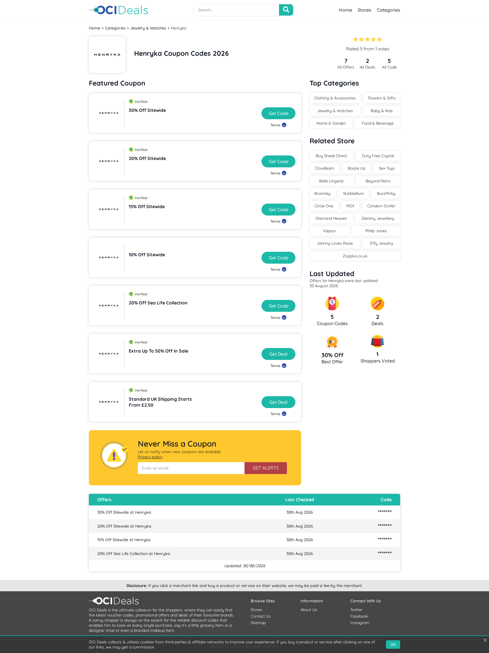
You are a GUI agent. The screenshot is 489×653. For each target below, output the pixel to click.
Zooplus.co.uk (355, 256)
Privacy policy (150, 456)
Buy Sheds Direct (331, 155)
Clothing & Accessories (335, 98)
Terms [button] (275, 125)
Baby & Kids (382, 110)
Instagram (359, 622)
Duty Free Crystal (378, 155)
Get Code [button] (278, 113)
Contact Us (261, 616)
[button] (191, 468)
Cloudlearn (324, 168)
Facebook (359, 616)
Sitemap (258, 622)
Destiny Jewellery (378, 218)
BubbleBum (353, 193)
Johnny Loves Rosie (335, 243)
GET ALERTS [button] (266, 468)
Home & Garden (331, 123)
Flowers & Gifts (382, 98)
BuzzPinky (386, 193)
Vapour (329, 230)
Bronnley (322, 193)
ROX (350, 205)
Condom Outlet (381, 205)
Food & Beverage (378, 123)
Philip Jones (376, 230)
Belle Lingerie (331, 180)
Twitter (356, 609)
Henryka (178, 28)
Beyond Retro (378, 180)
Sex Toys (387, 168)
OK (393, 644)
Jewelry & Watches (148, 28)
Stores (364, 10)
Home (345, 10)
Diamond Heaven (331, 218)
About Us (309, 609)
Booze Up (356, 168)
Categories (388, 10)
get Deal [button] (278, 354)
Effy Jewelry (381, 243)
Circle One (324, 205)
